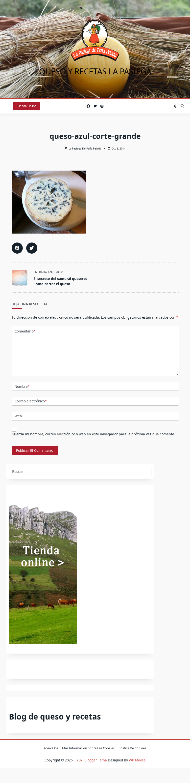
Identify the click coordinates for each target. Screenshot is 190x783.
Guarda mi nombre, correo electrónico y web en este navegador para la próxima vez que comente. (93, 434)
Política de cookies (132, 748)
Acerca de (51, 748)
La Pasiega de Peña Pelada (85, 148)
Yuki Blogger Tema (92, 760)
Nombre (22, 386)
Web (18, 416)
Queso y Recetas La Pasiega (95, 71)
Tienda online (26, 106)
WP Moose (137, 760)
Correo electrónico (31, 401)
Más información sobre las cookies (88, 748)
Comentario (25, 331)
